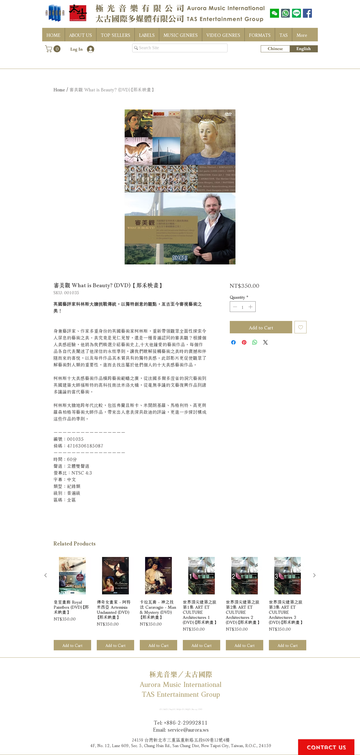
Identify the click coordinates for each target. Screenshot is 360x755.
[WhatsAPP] (285, 13)
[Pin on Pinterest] (244, 342)
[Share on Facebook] (233, 342)
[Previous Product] (45, 575)
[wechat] (274, 13)
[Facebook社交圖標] (307, 13)
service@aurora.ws (188, 729)
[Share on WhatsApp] (254, 342)
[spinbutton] (242, 307)
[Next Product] (314, 575)
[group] (180, 604)
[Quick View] (72, 575)
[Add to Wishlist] (300, 327)
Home (59, 89)
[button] (53, 48)
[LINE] (296, 13)
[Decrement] (234, 307)
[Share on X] (265, 342)
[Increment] (251, 307)
